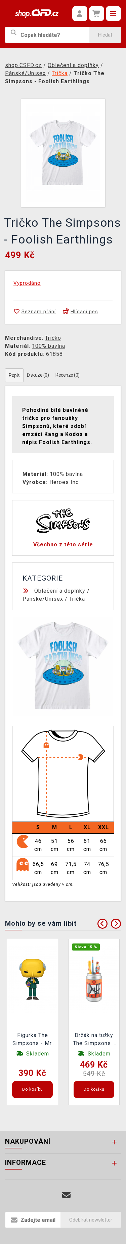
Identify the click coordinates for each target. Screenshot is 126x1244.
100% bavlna (48, 346)
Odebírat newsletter (90, 1220)
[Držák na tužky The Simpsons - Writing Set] (94, 979)
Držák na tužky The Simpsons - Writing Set (94, 1040)
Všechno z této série (63, 544)
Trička (77, 599)
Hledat (105, 35)
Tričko (53, 338)
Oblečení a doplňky (59, 591)
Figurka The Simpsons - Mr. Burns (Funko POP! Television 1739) (32, 1040)
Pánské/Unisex (43, 599)
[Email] (66, 1195)
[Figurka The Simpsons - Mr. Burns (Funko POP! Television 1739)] (32, 979)
